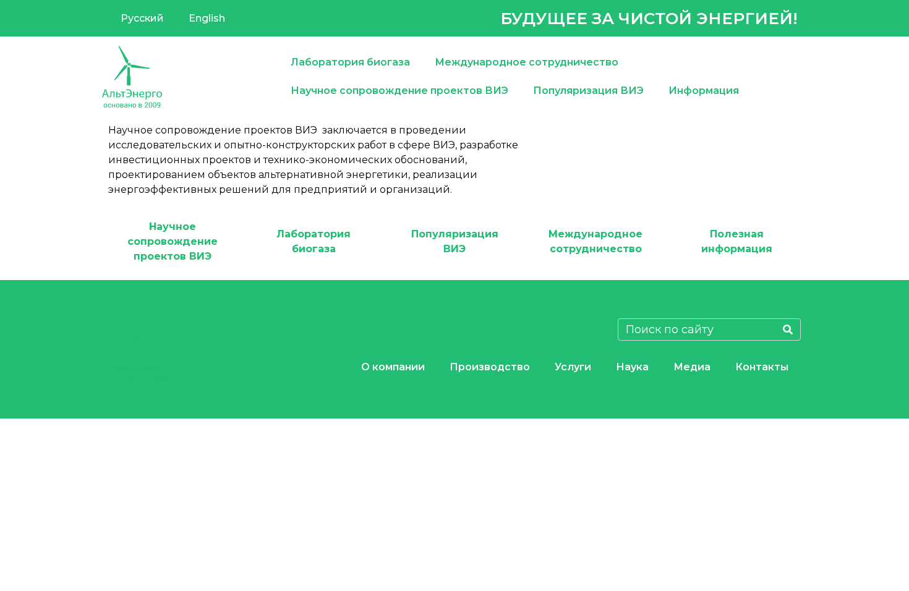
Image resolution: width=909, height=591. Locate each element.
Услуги (573, 367)
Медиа (692, 367)
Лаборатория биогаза (350, 62)
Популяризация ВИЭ (588, 90)
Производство (490, 367)
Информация (703, 90)
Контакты (761, 367)
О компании (393, 367)
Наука (632, 367)
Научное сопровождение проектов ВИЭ (399, 90)
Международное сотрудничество (526, 62)
